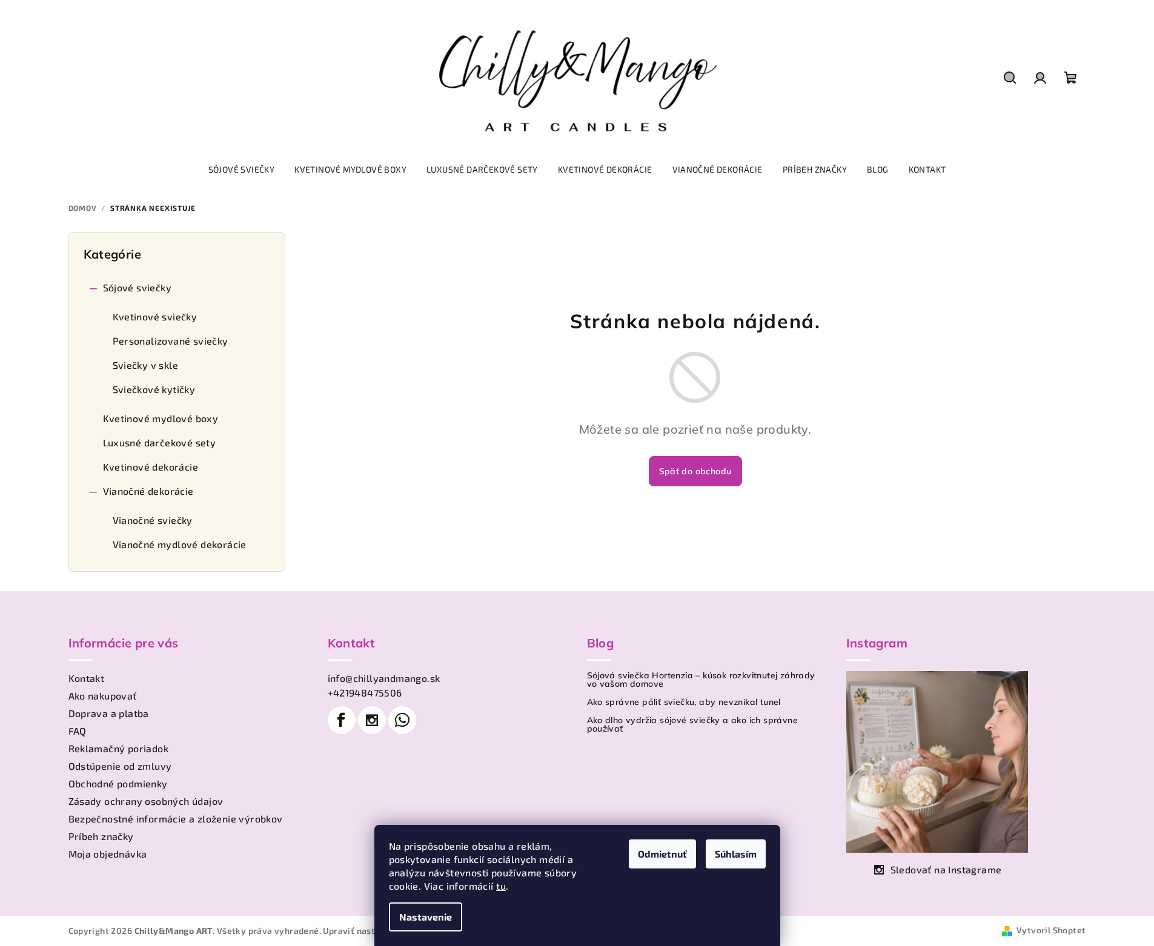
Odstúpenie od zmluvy (120, 766)
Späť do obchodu (695, 471)
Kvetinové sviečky (155, 316)
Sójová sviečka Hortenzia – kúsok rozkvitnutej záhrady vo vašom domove (701, 679)
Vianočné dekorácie (148, 491)
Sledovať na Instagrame (946, 869)
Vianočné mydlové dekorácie (180, 544)
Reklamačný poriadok (118, 748)
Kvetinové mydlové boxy (161, 418)
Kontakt (86, 678)
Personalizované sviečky (170, 340)
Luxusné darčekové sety (159, 442)
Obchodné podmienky (118, 783)
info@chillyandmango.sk (384, 678)
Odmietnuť (662, 853)
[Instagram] (372, 720)
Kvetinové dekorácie (151, 466)
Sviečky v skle (146, 365)
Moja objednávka (107, 853)
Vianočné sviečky (153, 520)
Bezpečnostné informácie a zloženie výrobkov (175, 818)
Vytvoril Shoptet (1051, 930)
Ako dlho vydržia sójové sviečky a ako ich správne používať (692, 724)
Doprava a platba (108, 713)
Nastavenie (425, 916)
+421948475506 (365, 692)
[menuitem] (242, 170)
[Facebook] (342, 720)
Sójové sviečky (137, 287)
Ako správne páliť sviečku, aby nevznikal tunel (684, 702)
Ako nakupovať (102, 695)
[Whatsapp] (402, 720)
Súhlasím (736, 853)
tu (501, 885)
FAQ (77, 730)
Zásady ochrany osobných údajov (146, 801)
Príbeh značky (101, 836)
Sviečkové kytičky (154, 389)
